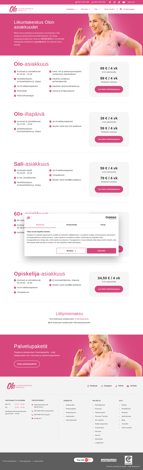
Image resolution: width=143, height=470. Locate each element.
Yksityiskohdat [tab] (71, 225)
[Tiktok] (119, 2)
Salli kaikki (101, 251)
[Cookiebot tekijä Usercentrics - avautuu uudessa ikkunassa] (107, 217)
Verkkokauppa (129, 9)
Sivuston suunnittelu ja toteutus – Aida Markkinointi (123, 466)
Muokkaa (70, 251)
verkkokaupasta (81, 319)
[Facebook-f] (110, 2)
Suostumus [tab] (40, 225)
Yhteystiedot (109, 9)
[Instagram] (114, 2)
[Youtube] (124, 2)
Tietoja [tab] (102, 225)
